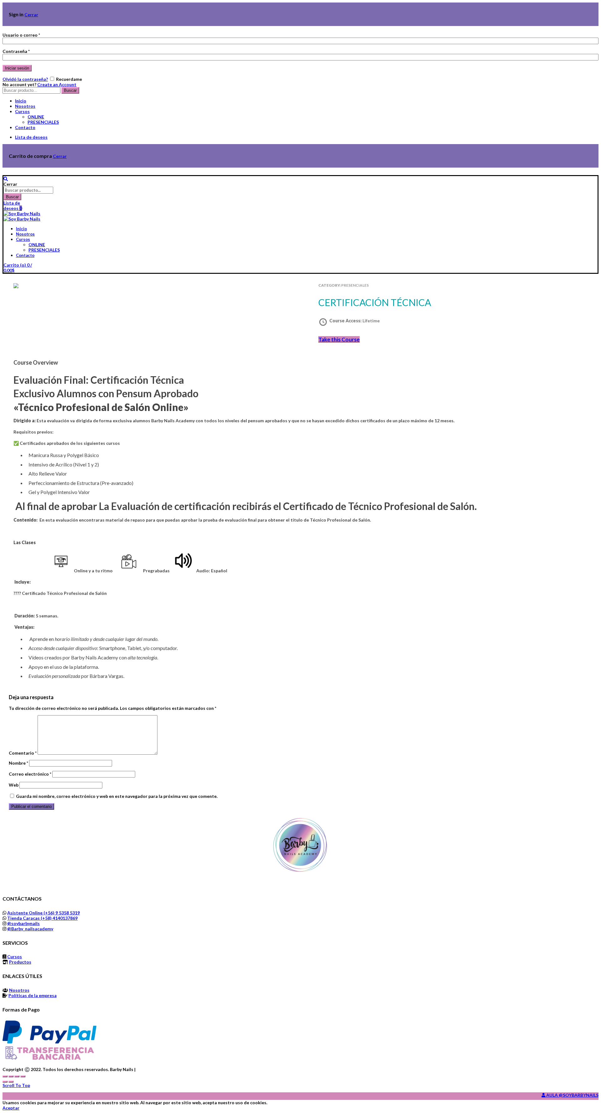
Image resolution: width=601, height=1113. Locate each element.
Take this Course (339, 339)
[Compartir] (10, 1076)
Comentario (23, 753)
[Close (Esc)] (5, 1076)
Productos (20, 962)
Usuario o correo (21, 35)
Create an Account (56, 84)
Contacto (25, 127)
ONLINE (36, 116)
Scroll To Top (16, 1085)
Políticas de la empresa (32, 995)
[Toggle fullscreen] (16, 1076)
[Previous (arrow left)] (5, 1082)
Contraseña (16, 51)
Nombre (18, 763)
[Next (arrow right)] (10, 1082)
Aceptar (11, 1107)
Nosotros (25, 106)
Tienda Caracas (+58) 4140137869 (42, 918)
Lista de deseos (31, 137)
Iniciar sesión (17, 68)
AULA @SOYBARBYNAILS (571, 1095)
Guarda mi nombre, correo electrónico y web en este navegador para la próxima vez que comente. (117, 796)
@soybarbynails (23, 923)
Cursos (22, 111)
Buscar (70, 90)
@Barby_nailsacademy (30, 928)
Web (13, 785)
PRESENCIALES (43, 122)
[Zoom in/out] (22, 1076)
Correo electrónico (30, 774)
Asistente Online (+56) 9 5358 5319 (43, 912)
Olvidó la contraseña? (25, 79)
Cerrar (31, 14)
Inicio (20, 100)
